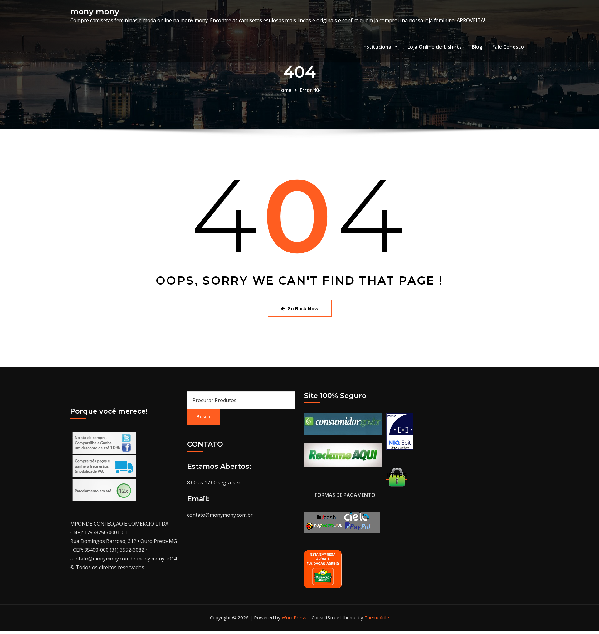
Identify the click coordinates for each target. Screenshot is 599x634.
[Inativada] (400, 431)
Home (284, 90)
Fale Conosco (508, 46)
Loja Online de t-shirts (434, 46)
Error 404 (311, 90)
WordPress (294, 617)
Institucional (378, 46)
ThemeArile (376, 617)
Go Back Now (303, 308)
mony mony (94, 11)
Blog (477, 46)
